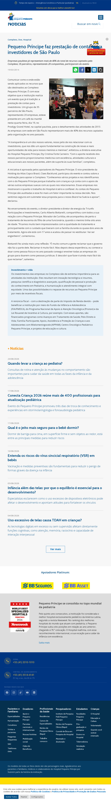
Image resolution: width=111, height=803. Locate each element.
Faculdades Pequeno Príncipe (81, 717)
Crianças (95, 709)
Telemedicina (82, 742)
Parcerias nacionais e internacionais (29, 727)
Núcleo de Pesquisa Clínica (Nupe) (46, 731)
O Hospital (95, 714)
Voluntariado (96, 725)
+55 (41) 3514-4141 (23, 674)
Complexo (12, 39)
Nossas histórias (30, 734)
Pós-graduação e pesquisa (81, 727)
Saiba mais (44, 642)
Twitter (88, 70)
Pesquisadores (63, 709)
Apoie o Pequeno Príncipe (26, 717)
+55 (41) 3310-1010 (23, 662)
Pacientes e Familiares (14, 710)
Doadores (28, 709)
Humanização (13, 721)
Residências (45, 716)
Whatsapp (75, 70)
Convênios (12, 725)
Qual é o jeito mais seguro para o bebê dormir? (43, 427)
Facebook (82, 70)
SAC (9, 744)
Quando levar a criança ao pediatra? (35, 363)
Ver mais (55, 549)
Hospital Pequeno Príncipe (20, 16)
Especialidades (14, 716)
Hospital (27, 39)
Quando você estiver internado (96, 733)
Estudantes (82, 709)
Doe (20, 39)
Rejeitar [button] (24, 797)
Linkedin (94, 70)
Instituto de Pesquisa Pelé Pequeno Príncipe (64, 717)
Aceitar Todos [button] (11, 797)
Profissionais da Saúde (46, 710)
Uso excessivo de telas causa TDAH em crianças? (45, 520)
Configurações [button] (37, 797)
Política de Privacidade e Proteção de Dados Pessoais (79, 791)
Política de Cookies (40, 791)
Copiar (100, 70)
